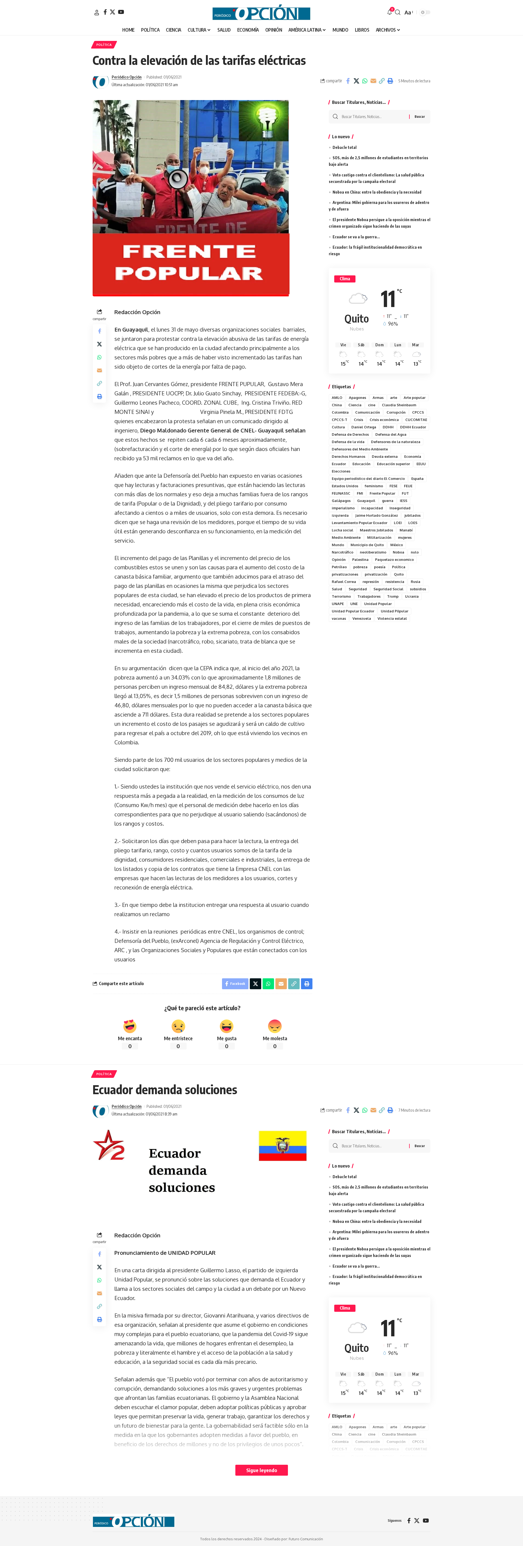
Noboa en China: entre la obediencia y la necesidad (377, 192)
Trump (393, 596)
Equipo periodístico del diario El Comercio (368, 478)
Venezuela (361, 618)
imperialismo (343, 508)
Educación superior (393, 464)
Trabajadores (369, 596)
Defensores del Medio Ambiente (360, 449)
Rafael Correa (344, 581)
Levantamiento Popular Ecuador (359, 523)
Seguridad (358, 589)
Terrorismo (341, 596)
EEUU (421, 464)
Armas (378, 397)
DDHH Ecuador (413, 427)
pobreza (360, 567)
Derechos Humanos (348, 456)
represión (371, 581)
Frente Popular (382, 493)
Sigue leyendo (261, 1470)
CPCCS (418, 412)
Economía (412, 456)
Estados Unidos (345, 486)
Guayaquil (366, 500)
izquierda (340, 515)
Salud (337, 589)
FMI (360, 493)
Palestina (360, 559)
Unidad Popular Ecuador (353, 611)
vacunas (339, 618)
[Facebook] (105, 12)
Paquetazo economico (394, 559)
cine (371, 405)
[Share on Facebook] (348, 81)
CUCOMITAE (416, 419)
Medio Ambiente (346, 537)
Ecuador (339, 464)
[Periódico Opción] (261, 12)
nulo (415, 552)
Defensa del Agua (390, 434)
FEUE (408, 486)
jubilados (413, 515)
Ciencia (354, 405)
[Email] (373, 81)
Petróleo (339, 567)
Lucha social (342, 530)
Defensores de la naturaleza (395, 442)
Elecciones (341, 471)
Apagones (357, 397)
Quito (399, 574)
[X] (112, 12)
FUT (405, 493)
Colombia (340, 412)
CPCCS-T (339, 419)
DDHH (388, 427)
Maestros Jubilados (376, 530)
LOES (412, 523)
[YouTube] (121, 12)
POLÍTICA (104, 45)
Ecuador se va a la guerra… (356, 236)
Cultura (338, 427)
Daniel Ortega (363, 427)
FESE (393, 486)
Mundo (338, 545)
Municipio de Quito (367, 545)
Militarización (379, 537)
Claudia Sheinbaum (399, 405)
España (417, 478)
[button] (96, 12)
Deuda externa (385, 456)
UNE (354, 603)
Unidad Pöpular (394, 611)
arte (393, 397)
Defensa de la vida (348, 442)
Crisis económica (384, 419)
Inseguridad (400, 508)
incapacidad (372, 508)
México (396, 545)
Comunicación (367, 412)
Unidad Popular (378, 603)
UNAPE (338, 603)
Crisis (358, 419)
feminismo (374, 486)
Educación (361, 464)
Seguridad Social (388, 589)
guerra (387, 500)
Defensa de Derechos (350, 434)
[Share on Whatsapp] (365, 81)
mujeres (405, 537)
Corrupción (396, 412)
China (337, 405)
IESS (403, 500)
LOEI (398, 523)
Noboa (398, 552)
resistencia (394, 581)
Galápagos (341, 500)
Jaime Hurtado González (376, 515)
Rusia (415, 581)
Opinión (339, 559)
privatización (376, 574)
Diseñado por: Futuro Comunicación (293, 1539)
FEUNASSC (341, 493)
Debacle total (345, 147)
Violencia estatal (392, 618)
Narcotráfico (342, 552)
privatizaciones (345, 574)
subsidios (418, 589)
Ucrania (412, 596)
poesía (379, 567)
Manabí (406, 530)
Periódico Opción (127, 76)
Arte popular (414, 397)
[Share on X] (356, 81)
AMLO (337, 397)
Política (398, 567)
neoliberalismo (373, 552)
